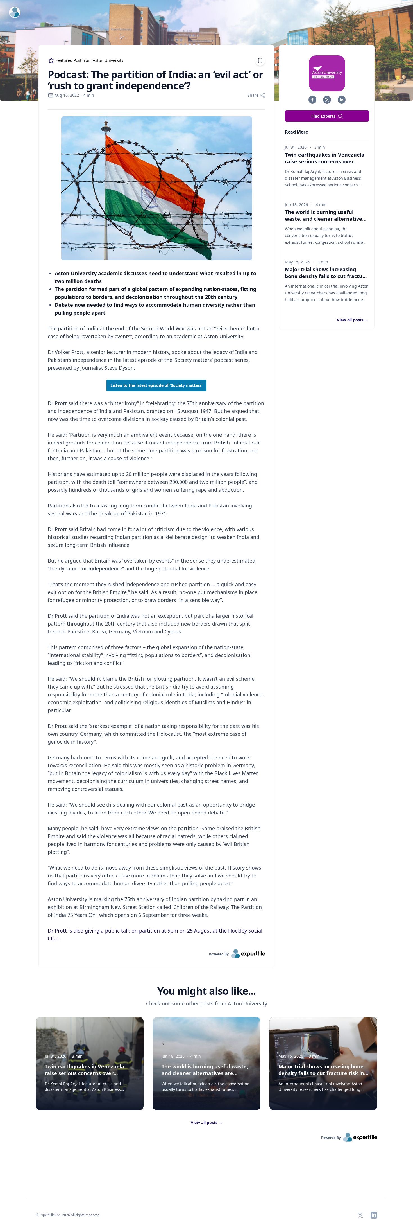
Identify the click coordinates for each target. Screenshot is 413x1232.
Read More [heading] (296, 132)
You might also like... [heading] (206, 991)
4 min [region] (88, 95)
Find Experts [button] (323, 116)
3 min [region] (319, 147)
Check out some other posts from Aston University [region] (206, 1003)
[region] (156, 529)
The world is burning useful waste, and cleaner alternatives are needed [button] (325, 219)
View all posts (207, 1122)
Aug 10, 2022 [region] (67, 95)
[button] (312, 100)
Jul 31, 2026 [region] (296, 147)
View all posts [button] (353, 319)
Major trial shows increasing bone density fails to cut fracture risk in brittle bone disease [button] (326, 276)
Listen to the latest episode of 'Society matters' (156, 385)
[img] (327, 73)
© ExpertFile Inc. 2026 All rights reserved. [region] (68, 1215)
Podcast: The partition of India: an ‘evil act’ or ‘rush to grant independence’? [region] (155, 80)
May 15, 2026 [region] (297, 262)
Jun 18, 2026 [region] (296, 204)
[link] (156, 953)
